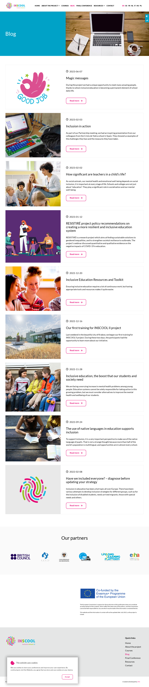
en (123, 6)
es (126, 6)
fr (129, 6)
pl (141, 6)
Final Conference (84, 6)
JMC (138, 682)
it (135, 6)
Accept (67, 677)
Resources (98, 6)
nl (132, 6)
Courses (65, 6)
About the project (50, 6)
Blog (72, 6)
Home (37, 6)
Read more (77, 102)
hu (138, 6)
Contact (110, 6)
